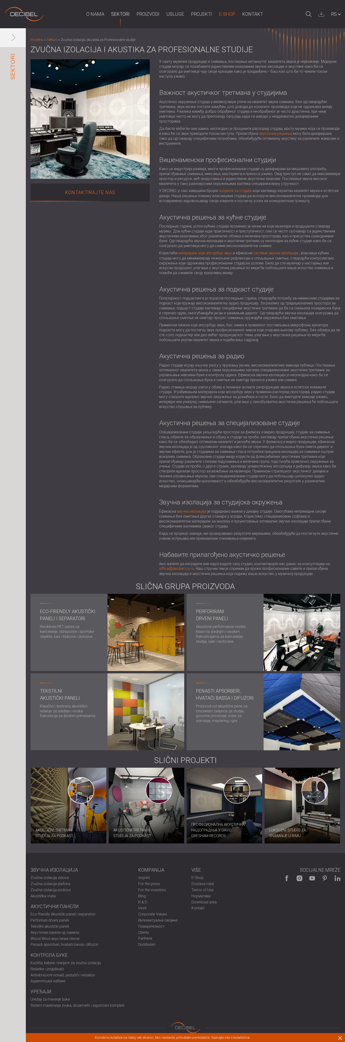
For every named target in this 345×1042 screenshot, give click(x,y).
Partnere (145, 938)
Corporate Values (152, 914)
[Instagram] (299, 878)
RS (334, 14)
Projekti (201, 14)
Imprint (144, 877)
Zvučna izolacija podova (51, 890)
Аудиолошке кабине (48, 981)
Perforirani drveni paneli (50, 920)
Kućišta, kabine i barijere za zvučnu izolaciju (66, 963)
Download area (204, 902)
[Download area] (321, 14)
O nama (95, 14)
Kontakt (252, 14)
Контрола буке (49, 955)
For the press (149, 884)
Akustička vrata (43, 896)
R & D (142, 902)
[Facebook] (287, 878)
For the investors (152, 890)
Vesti (142, 908)
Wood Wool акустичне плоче (55, 938)
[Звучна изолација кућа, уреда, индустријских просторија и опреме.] (24, 14)
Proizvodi (148, 14)
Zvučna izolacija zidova (50, 877)
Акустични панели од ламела (55, 932)
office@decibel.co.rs (176, 568)
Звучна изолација (54, 870)
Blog (142, 896)
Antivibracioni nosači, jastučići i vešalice (63, 975)
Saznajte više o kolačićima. (230, 1037)
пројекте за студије (235, 190)
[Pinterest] (325, 878)
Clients (143, 932)
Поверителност (151, 926)
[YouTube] (312, 878)
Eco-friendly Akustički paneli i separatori (63, 914)
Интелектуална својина (157, 920)
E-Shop (227, 14)
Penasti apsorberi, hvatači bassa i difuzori (64, 944)
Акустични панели (55, 906)
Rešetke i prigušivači (47, 969)
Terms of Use (203, 890)
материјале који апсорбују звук (205, 253)
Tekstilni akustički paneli (50, 926)
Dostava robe (203, 884)
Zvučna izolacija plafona (50, 884)
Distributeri (146, 944)
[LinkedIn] (337, 878)
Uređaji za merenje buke (50, 999)
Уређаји (41, 991)
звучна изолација (192, 511)
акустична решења (275, 133)
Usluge (175, 14)
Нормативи (201, 896)
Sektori (120, 14)
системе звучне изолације (275, 253)
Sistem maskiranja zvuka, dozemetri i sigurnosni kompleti (77, 1005)
